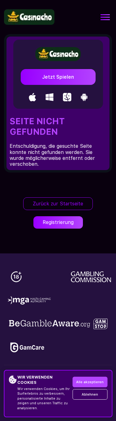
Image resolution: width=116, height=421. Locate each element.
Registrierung (58, 222)
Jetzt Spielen (58, 77)
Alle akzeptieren (90, 382)
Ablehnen (90, 394)
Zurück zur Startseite (58, 204)
